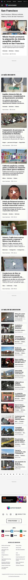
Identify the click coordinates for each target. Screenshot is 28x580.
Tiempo (17, 410)
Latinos (17, 455)
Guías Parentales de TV (20, 557)
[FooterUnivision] (14, 507)
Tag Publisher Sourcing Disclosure (6, 559)
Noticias (9, 1)
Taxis (15, 285)
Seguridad (22, 142)
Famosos (20, 1)
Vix (4, 1)
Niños (4, 178)
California (9, 285)
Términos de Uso (5, 547)
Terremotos (18, 432)
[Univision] (11, 5)
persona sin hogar (13, 142)
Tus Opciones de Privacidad (5, 567)
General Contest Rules (6, 565)
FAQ (2, 557)
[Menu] (2, 5)
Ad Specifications (5, 554)
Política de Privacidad (6, 545)
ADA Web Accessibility (20, 549)
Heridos (11, 214)
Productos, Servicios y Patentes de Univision (6, 563)
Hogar (4, 142)
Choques (17, 444)
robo (25, 319)
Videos (17, 51)
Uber (3, 285)
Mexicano (5, 249)
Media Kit (18, 554)
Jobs (17, 552)
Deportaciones (19, 364)
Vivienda (4, 51)
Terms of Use (18, 547)
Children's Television (20, 565)
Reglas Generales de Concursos (20, 563)
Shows (14, 1)
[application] (14, 27)
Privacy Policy (18, 545)
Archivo (3, 552)
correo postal (18, 319)
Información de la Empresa (5, 550)
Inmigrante (12, 249)
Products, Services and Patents (20, 559)
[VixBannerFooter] (14, 499)
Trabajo (21, 421)
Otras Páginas (12, 521)
